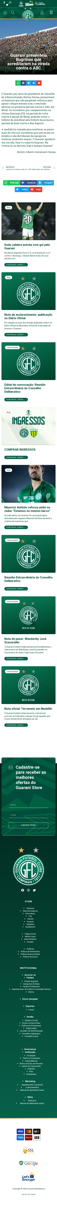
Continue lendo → (16, 265)
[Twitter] (34, 890)
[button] (18, 83)
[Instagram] (28, 890)
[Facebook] (22, 890)
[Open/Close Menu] (5, 13)
